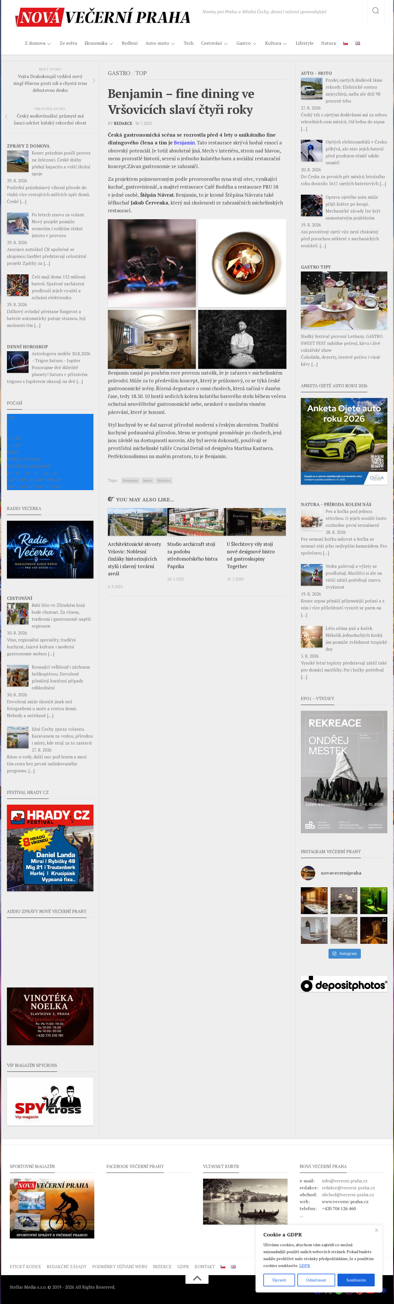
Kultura (273, 43)
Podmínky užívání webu (119, 1266)
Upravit (279, 1280)
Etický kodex (25, 1266)
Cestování (211, 43)
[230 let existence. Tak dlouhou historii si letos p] (344, 930)
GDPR (304, 1265)
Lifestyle (305, 43)
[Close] (376, 1229)
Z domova (35, 43)
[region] (319, 1258)
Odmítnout (316, 1280)
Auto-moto (157, 43)
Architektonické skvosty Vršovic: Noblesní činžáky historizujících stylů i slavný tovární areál (134, 559)
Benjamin (130, 480)
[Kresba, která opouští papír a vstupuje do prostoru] (314, 930)
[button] (344, 772)
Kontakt (205, 1266)
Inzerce (162, 1266)
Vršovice (163, 480)
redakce (123, 123)
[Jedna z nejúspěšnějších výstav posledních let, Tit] (314, 900)
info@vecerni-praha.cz (344, 1181)
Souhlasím (356, 1280)
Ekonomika (96, 43)
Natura (328, 43)
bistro (147, 480)
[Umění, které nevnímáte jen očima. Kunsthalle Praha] (344, 900)
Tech (188, 43)
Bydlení (130, 43)
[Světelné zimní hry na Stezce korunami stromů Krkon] (373, 930)
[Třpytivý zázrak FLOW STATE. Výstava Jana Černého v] (373, 900)
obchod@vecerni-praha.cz (348, 1194)
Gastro (244, 43)
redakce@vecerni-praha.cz (348, 1187)
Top (141, 73)
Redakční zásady (67, 1266)
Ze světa (68, 43)
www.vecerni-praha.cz (345, 1201)
